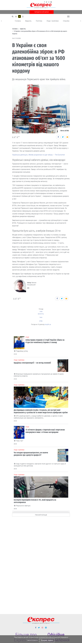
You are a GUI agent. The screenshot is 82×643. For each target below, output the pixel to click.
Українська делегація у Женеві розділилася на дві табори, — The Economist (38, 155)
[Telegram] (51, 2)
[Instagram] (48, 2)
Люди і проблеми (53, 21)
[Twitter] (46, 2)
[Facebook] (44, 2)
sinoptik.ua (48, 324)
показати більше (41, 515)
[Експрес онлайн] (41, 5)
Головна (18, 21)
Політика (39, 21)
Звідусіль (28, 21)
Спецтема (66, 21)
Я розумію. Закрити (47, 640)
